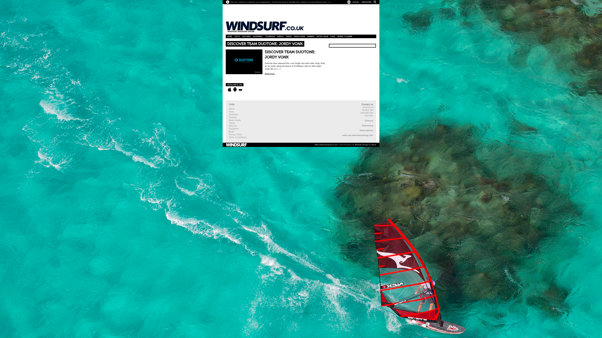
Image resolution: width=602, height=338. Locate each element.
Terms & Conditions (238, 137)
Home (229, 36)
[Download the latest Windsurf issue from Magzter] (240, 89)
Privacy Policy (235, 134)
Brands (310, 36)
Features (246, 36)
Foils (332, 36)
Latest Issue (322, 36)
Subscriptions (366, 130)
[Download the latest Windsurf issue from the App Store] (229, 89)
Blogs (231, 131)
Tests (237, 36)
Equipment (258, 36)
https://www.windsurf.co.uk (326, 145)
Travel (289, 36)
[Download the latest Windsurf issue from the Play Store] (235, 89)
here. (329, 2)
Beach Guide (299, 36)
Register (366, 2)
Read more (270, 74)
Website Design (361, 145)
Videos (280, 36)
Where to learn (344, 36)
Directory (233, 126)
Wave (373, 145)
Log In (355, 2)
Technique (270, 36)
